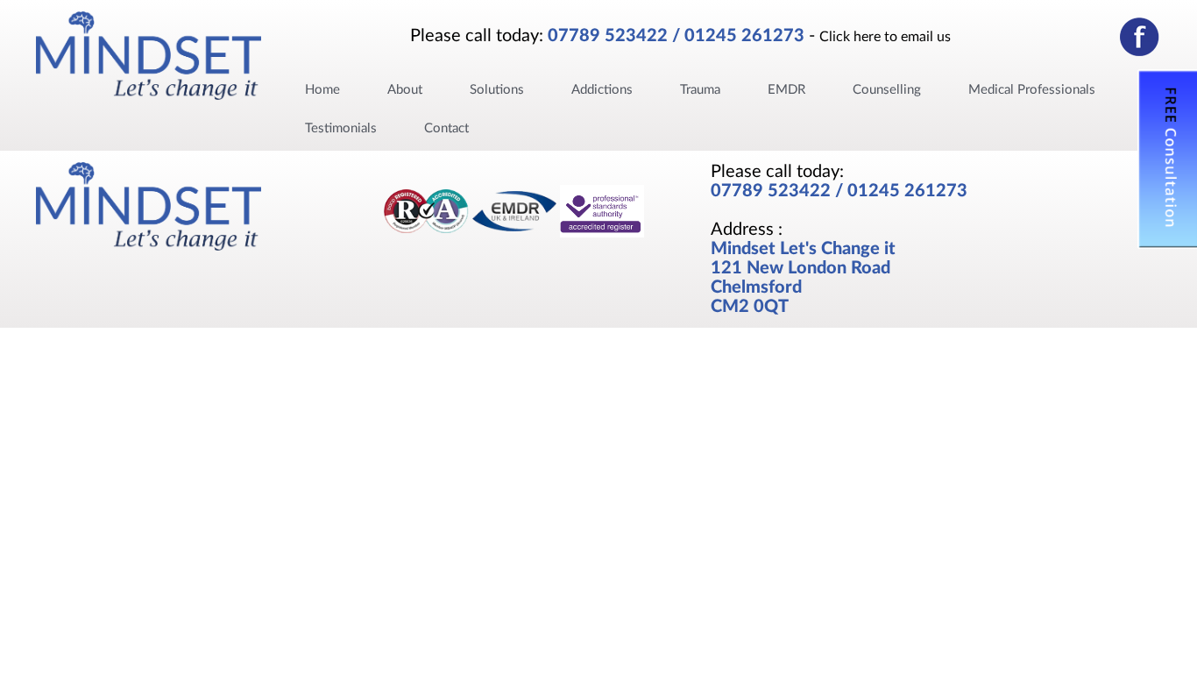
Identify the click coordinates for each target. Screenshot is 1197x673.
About (404, 89)
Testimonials (341, 128)
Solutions (497, 89)
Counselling (887, 89)
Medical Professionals (1031, 89)
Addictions (602, 89)
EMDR (786, 89)
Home (322, 89)
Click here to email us (885, 37)
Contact (446, 128)
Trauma (700, 89)
